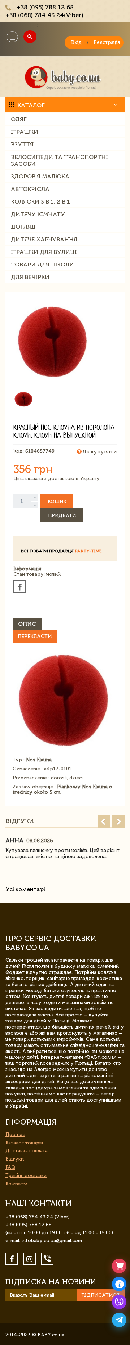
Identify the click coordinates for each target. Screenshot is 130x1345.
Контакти (16, 1183)
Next (118, 821)
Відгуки (14, 1159)
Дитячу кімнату (38, 214)
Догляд (23, 226)
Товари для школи (42, 264)
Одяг (19, 119)
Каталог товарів (24, 1142)
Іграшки (24, 131)
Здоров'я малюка (40, 176)
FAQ (10, 1167)
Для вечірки (30, 277)
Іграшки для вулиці (44, 252)
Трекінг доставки (26, 1175)
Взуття (22, 144)
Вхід (76, 42)
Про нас (15, 1134)
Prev (104, 821)
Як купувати (99, 451)
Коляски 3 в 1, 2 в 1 (40, 201)
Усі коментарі (25, 889)
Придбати (62, 515)
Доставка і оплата (26, 1150)
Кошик (57, 501)
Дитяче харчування (44, 239)
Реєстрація (107, 42)
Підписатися (100, 1295)
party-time (88, 550)
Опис (27, 623)
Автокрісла (30, 189)
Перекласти (35, 636)
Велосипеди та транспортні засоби (59, 160)
